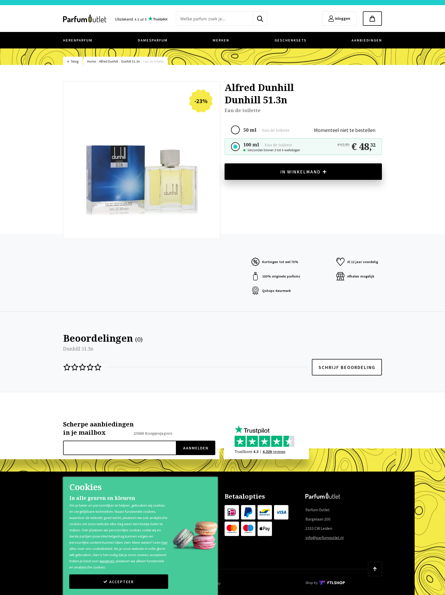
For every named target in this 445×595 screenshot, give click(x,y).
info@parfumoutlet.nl (324, 537)
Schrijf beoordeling (347, 367)
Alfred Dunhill (108, 61)
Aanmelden (196, 447)
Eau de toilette (153, 61)
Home (91, 61)
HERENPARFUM (77, 40)
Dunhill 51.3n (130, 61)
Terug (75, 61)
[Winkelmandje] (372, 18)
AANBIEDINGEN (367, 40)
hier (164, 542)
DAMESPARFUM (153, 40)
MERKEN (221, 40)
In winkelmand (300, 172)
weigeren (107, 561)
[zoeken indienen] (260, 18)
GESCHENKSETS (290, 40)
